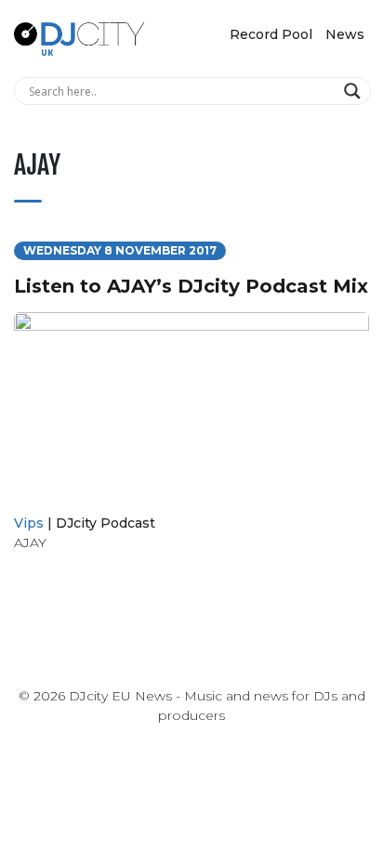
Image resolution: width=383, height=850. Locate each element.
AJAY (30, 542)
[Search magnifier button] (354, 91)
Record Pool (271, 34)
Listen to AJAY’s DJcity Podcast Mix (191, 286)
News (344, 34)
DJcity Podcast (105, 523)
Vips (29, 523)
